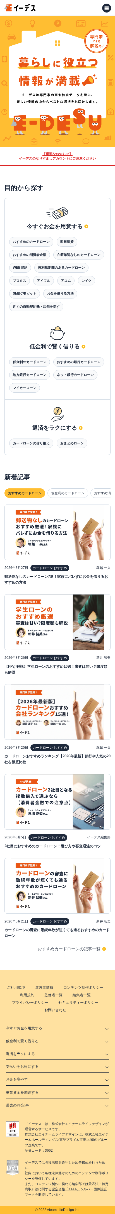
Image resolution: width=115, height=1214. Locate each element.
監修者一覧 (53, 995)
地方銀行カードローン (29, 375)
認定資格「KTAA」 (66, 1189)
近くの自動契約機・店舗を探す (36, 307)
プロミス (19, 281)
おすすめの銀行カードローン (78, 362)
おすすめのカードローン (31, 242)
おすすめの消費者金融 (29, 255)
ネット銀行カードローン (75, 375)
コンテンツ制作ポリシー (83, 987)
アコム (66, 281)
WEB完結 (20, 268)
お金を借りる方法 (60, 293)
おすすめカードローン (25, 493)
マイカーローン (24, 388)
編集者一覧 (82, 995)
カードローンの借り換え (31, 443)
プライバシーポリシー (30, 1002)
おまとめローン (72, 443)
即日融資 (67, 242)
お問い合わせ (55, 1010)
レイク (87, 281)
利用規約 (27, 995)
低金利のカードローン (29, 362)
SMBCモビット (24, 293)
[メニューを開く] (106, 8)
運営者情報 (44, 987)
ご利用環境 (16, 987)
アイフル (43, 281)
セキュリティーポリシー (78, 1002)
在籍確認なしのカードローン (78, 255)
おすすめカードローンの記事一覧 (69, 948)
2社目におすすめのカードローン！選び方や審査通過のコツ (52, 846)
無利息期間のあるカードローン (61, 268)
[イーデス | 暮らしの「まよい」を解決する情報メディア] (20, 10)
